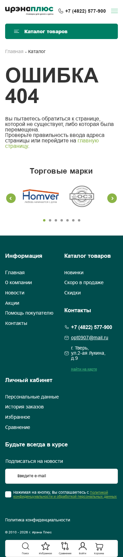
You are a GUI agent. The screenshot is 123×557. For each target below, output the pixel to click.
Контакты (16, 323)
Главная (14, 52)
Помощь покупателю (29, 313)
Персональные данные (32, 397)
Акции (12, 303)
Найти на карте (84, 369)
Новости (14, 293)
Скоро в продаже (84, 282)
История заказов (24, 407)
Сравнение (17, 427)
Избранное (17, 417)
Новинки (73, 272)
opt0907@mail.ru (89, 338)
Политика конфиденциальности (37, 520)
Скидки (72, 293)
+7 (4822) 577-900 (85, 11)
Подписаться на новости (34, 461)
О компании (18, 282)
